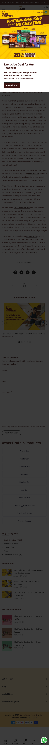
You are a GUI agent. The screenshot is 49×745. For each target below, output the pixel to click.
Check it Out (11, 85)
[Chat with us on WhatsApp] (44, 740)
